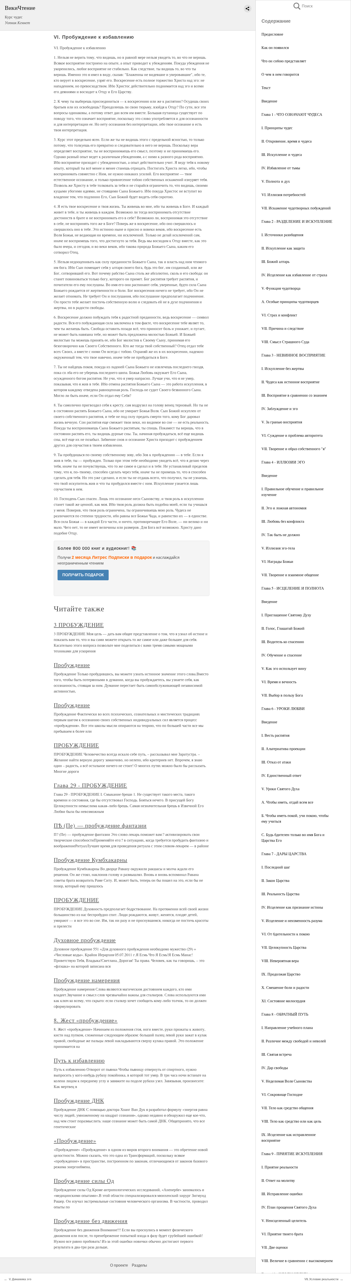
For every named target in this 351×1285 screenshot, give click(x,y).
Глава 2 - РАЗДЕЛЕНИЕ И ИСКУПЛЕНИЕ (296, 221)
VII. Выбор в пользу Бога (282, 695)
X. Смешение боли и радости (285, 987)
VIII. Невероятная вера (280, 960)
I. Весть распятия (275, 735)
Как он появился (275, 47)
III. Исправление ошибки (282, 1193)
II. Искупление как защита (283, 248)
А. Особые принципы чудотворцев (290, 301)
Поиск (302, 6)
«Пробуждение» (75, 1140)
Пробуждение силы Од (84, 1180)
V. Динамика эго (20, 1279)
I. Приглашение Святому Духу (286, 614)
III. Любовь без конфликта (282, 521)
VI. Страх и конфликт (279, 314)
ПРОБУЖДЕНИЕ (76, 745)
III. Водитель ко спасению (282, 641)
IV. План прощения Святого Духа (288, 1207)
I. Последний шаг (275, 866)
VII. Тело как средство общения (287, 1107)
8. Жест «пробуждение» (85, 1020)
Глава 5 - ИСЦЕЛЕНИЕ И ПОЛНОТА (292, 588)
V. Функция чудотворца (280, 288)
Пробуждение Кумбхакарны (90, 860)
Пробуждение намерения (87, 980)
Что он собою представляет (283, 60)
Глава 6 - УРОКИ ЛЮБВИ (283, 708)
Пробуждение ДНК (79, 1100)
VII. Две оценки (274, 1247)
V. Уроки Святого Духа (280, 788)
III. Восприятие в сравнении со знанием (294, 395)
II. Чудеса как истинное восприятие (290, 381)
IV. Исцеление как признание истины (292, 907)
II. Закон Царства (275, 880)
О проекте (119, 1265)
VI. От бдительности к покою (285, 933)
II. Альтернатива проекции (283, 748)
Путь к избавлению (79, 1060)
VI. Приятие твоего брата (282, 1233)
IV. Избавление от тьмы (280, 167)
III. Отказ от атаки (276, 761)
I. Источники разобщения (282, 234)
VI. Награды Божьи (277, 561)
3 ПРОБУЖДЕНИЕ (79, 625)
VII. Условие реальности (321, 1279)
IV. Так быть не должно (280, 534)
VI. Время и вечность (278, 681)
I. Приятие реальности (279, 1166)
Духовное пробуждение (85, 940)
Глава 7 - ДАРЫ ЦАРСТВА (284, 853)
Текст (266, 87)
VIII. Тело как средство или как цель (291, 1121)
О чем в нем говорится (280, 74)
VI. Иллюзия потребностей (283, 194)
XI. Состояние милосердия (283, 1000)
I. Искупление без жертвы (282, 368)
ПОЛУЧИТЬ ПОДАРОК (83, 575)
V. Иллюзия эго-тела (278, 547)
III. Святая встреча (276, 1054)
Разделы (139, 1265)
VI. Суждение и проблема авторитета (292, 435)
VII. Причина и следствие (282, 328)
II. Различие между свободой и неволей (293, 1040)
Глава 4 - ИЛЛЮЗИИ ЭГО (283, 461)
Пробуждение (72, 665)
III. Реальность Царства (280, 893)
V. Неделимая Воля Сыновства (286, 1080)
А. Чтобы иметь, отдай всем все (287, 802)
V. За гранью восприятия (281, 421)
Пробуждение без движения (91, 1221)
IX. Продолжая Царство (280, 973)
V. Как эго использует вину (283, 668)
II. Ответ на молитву (278, 1180)
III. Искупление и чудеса (281, 154)
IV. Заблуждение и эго (279, 408)
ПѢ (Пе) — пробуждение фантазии (100, 825)
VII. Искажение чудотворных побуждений (296, 207)
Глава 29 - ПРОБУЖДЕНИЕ (90, 785)
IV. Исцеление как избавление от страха (294, 274)
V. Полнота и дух (275, 181)
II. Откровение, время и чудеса (286, 141)
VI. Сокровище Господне (282, 1094)
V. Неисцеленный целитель (283, 1220)
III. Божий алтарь (275, 261)
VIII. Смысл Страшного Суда (285, 341)
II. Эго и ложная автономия (283, 507)
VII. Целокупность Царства (283, 947)
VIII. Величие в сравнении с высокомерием (297, 1260)
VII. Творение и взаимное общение (290, 574)
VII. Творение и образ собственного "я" (293, 448)
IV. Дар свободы (274, 1067)
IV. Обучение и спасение (281, 654)
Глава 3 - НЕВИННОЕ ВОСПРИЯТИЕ (293, 354)
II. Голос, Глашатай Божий (282, 628)
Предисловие (272, 34)
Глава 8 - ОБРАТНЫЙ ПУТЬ (284, 1014)
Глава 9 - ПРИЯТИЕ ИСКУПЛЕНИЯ (292, 1153)
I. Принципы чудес (276, 127)
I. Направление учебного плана (287, 1027)
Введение (269, 100)
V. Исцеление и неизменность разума (291, 920)
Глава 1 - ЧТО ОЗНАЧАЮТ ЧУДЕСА (291, 114)
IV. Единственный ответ (281, 775)
